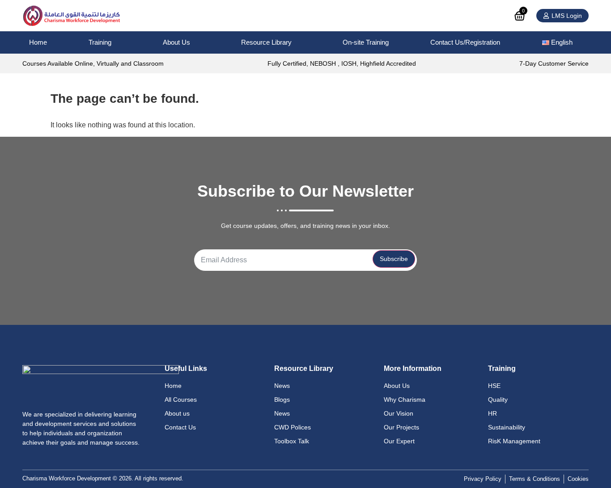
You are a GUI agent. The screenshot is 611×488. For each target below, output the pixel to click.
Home (38, 42)
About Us (176, 42)
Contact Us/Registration (465, 42)
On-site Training (366, 42)
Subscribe (394, 258)
